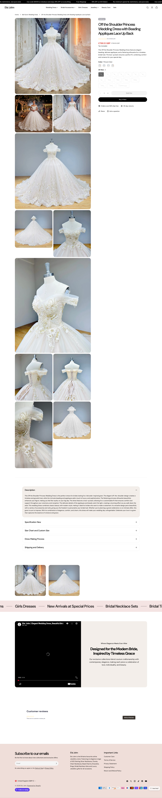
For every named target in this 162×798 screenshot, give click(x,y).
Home (17, 14)
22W (103, 86)
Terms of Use (39, 768)
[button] (106, 39)
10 (129, 75)
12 (137, 75)
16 (102, 80)
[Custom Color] (112, 65)
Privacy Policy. (49, 768)
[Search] (147, 7)
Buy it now (122, 99)
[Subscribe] (56, 763)
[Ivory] (104, 65)
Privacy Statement (110, 764)
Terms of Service (109, 760)
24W (112, 86)
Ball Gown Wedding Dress (30, 14)
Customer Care (109, 757)
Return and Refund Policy (112, 771)
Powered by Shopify (34, 786)
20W (136, 80)
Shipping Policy (109, 767)
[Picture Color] (99, 65)
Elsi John (9, 7)
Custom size (124, 86)
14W (110, 80)
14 (144, 75)
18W (127, 80)
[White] (108, 65)
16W (119, 80)
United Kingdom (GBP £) (26, 781)
